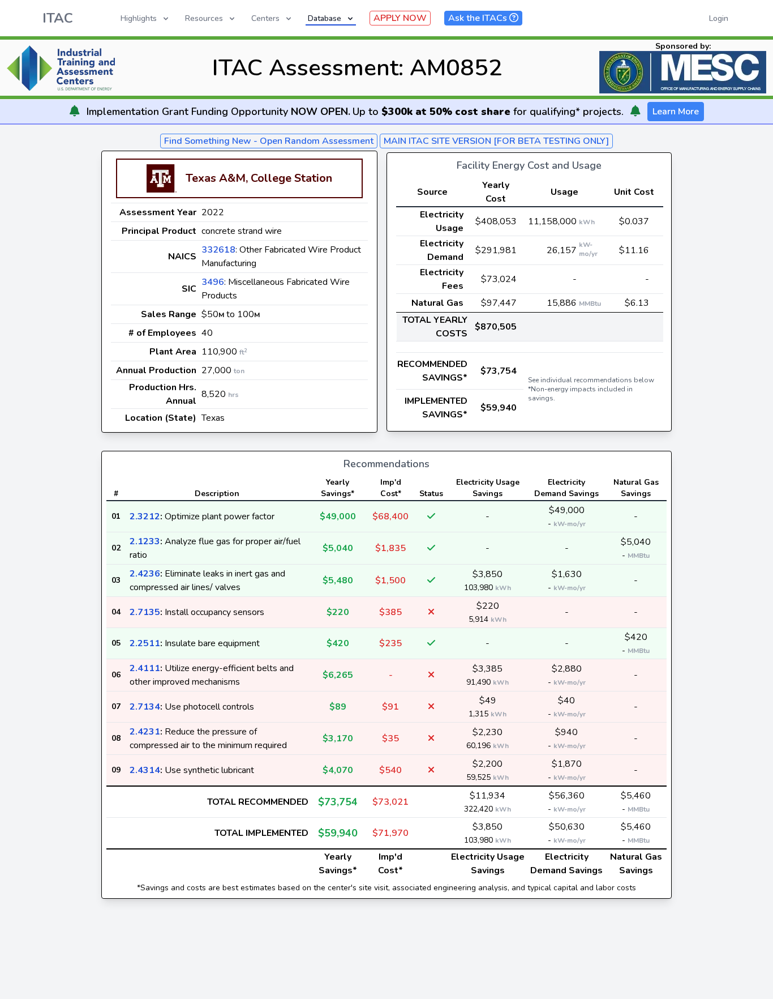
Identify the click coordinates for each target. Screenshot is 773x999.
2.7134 (145, 707)
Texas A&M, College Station (259, 178)
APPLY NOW (400, 18)
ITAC (57, 18)
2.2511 (145, 643)
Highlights (139, 18)
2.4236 (145, 573)
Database (324, 18)
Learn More (675, 111)
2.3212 (145, 516)
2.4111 (145, 668)
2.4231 (145, 731)
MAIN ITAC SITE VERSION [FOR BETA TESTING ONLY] (496, 141)
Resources (204, 18)
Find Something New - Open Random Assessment (268, 141)
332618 (218, 250)
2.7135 (145, 612)
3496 (212, 282)
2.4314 (145, 770)
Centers (265, 18)
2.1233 (145, 541)
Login (718, 18)
